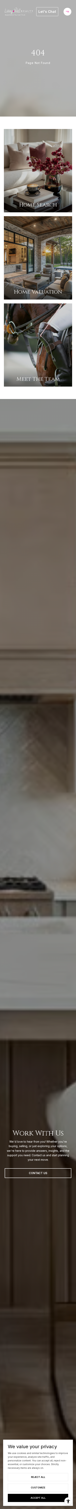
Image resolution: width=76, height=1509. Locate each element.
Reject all (38, 1477)
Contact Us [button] (38, 1173)
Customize (38, 1487)
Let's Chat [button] (47, 12)
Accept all (38, 1497)
